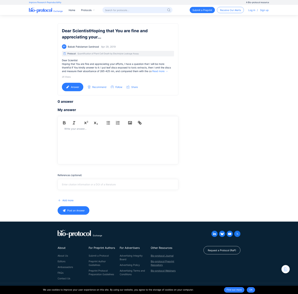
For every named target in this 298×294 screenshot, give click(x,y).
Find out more (234, 289)
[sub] (98, 122)
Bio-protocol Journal (162, 255)
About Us (63, 255)
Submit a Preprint (202, 10)
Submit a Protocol (99, 255)
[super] (88, 122)
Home (72, 10)
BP (64, 46)
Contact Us (64, 278)
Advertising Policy (130, 264)
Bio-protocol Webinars (163, 270)
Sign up (264, 10)
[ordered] (120, 122)
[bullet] (110, 122)
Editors (61, 261)
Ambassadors (65, 267)
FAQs (60, 272)
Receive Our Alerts (230, 10)
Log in (251, 10)
